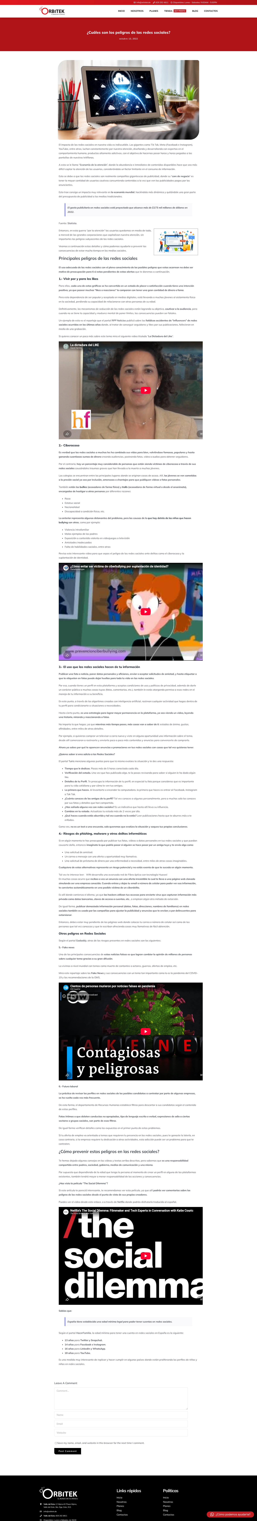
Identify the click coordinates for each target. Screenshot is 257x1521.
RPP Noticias (119, 320)
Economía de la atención (93, 164)
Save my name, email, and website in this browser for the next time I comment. (100, 1442)
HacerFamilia (83, 1332)
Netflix (121, 1201)
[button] (230, 1514)
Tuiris (72, 761)
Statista (72, 223)
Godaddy (81, 940)
